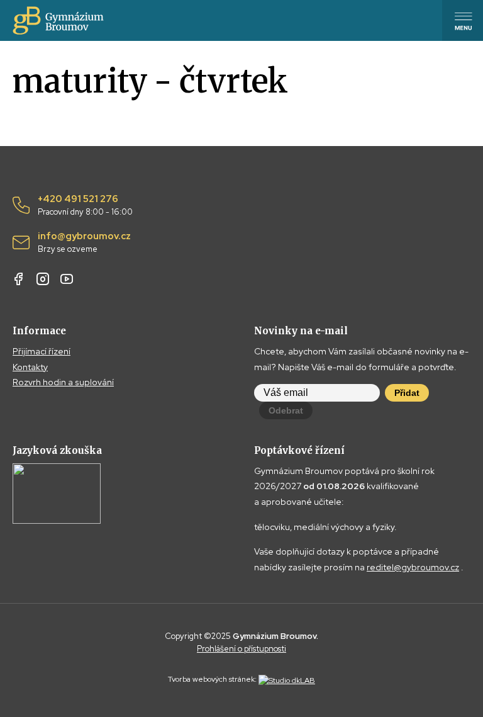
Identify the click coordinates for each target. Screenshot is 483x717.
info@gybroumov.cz (84, 242)
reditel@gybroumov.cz (413, 567)
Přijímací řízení (41, 351)
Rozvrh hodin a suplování (63, 382)
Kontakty (30, 367)
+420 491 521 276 (85, 205)
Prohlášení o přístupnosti (241, 648)
